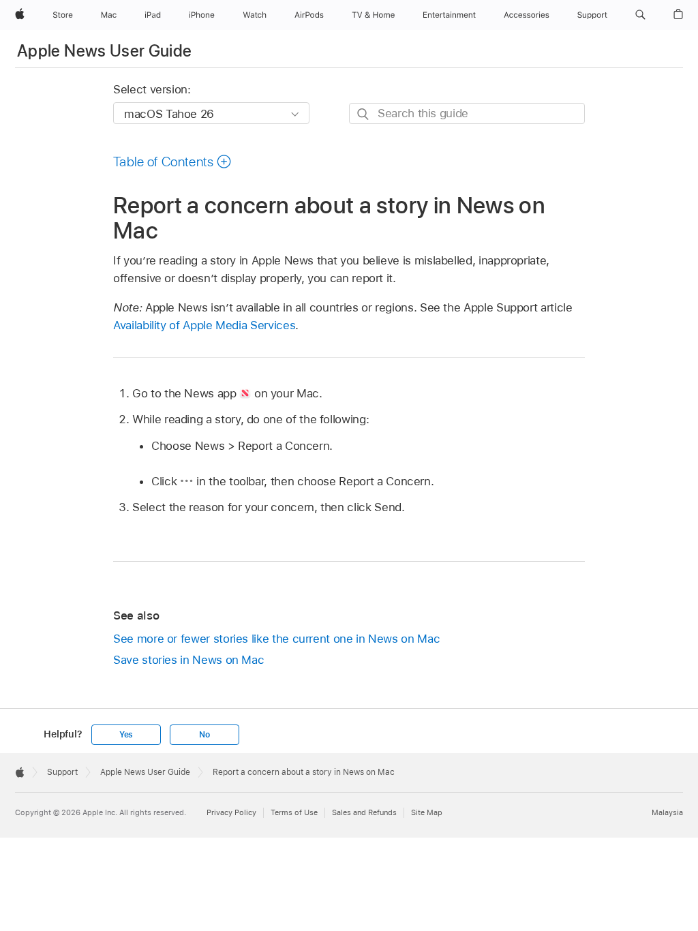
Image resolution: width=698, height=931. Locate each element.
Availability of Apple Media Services (204, 325)
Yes (126, 734)
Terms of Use (294, 812)
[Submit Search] (363, 114)
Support (62, 772)
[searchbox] (467, 113)
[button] (640, 15)
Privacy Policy (231, 812)
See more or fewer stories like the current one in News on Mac (276, 638)
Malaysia (667, 812)
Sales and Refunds (364, 812)
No (204, 734)
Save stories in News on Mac (188, 660)
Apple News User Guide (104, 51)
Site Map (426, 812)
